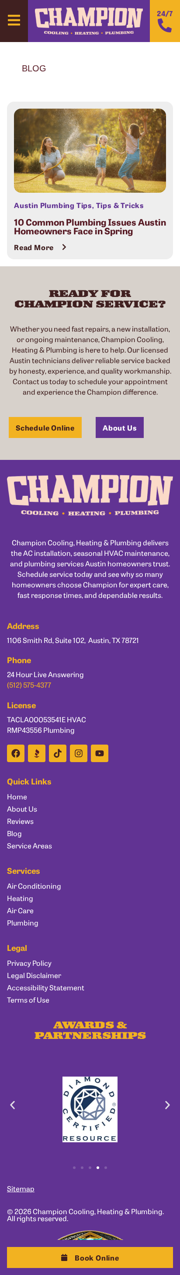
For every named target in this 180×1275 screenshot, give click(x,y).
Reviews (20, 821)
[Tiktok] (57, 753)
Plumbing (22, 922)
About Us (22, 808)
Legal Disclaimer (34, 975)
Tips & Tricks (120, 205)
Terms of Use (28, 999)
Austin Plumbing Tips (53, 205)
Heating (20, 898)
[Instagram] (78, 753)
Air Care (20, 910)
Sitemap (21, 1188)
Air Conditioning (34, 885)
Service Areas (29, 845)
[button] (90, 1257)
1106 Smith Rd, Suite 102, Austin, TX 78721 (73, 640)
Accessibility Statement (45, 987)
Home (17, 796)
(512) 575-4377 (29, 684)
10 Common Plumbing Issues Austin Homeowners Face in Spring (90, 226)
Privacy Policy (29, 963)
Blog (14, 833)
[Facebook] (15, 753)
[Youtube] (99, 753)
